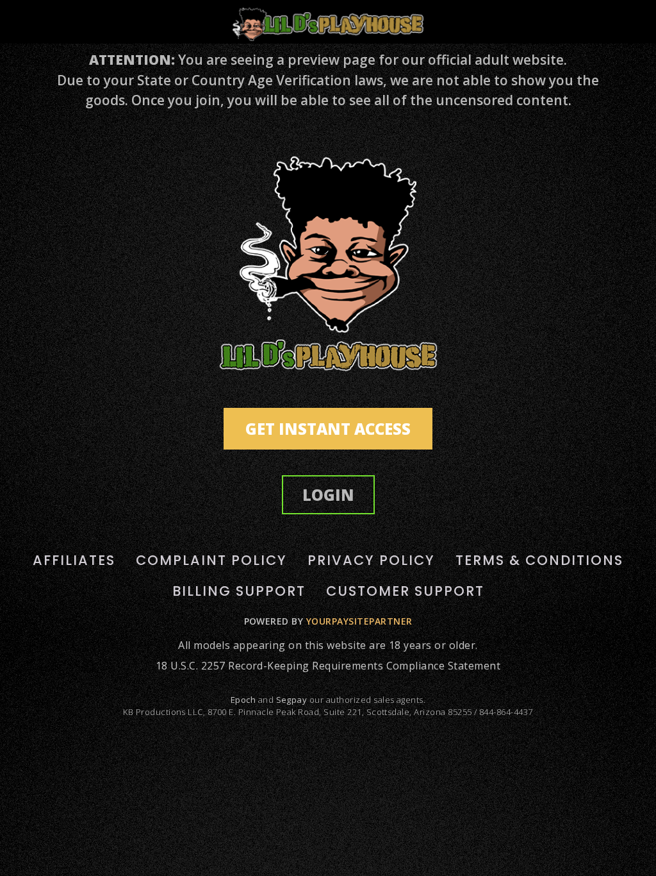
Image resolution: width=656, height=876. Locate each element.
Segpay (292, 699)
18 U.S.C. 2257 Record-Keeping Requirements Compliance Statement (328, 666)
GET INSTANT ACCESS (328, 428)
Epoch (243, 699)
